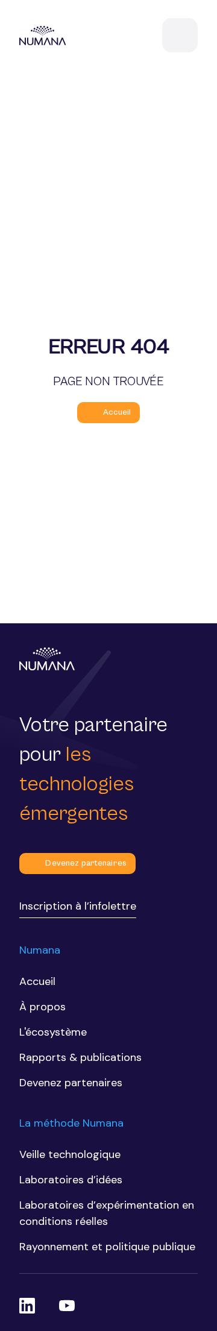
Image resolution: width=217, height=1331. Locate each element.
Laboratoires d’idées (70, 1179)
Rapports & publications (80, 1057)
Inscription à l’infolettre (77, 906)
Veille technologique (70, 1154)
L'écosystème (53, 1032)
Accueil (117, 412)
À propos (42, 1006)
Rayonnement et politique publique (107, 1246)
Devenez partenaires (86, 863)
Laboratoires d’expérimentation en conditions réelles (106, 1213)
